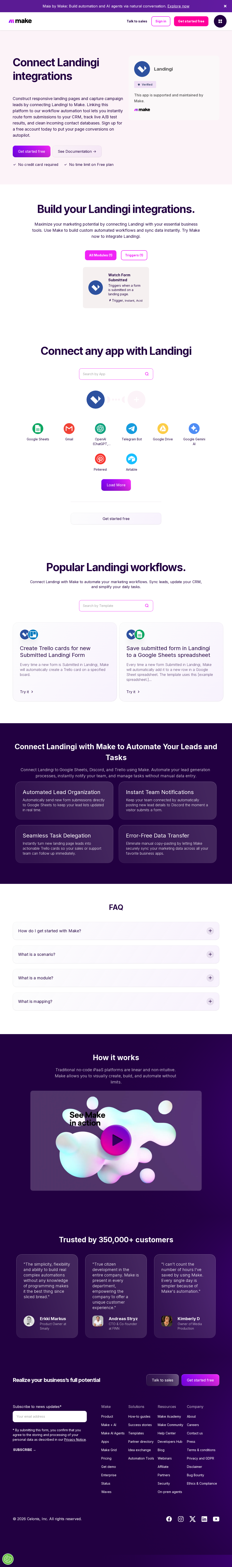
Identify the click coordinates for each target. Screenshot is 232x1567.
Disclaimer (194, 1467)
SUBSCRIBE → (24, 1450)
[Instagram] (181, 1519)
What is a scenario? (36, 954)
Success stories (140, 1425)
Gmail (69, 439)
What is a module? (35, 977)
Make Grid (109, 1450)
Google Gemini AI (194, 441)
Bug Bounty (195, 1475)
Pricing (106, 1458)
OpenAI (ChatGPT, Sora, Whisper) (100, 444)
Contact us (195, 1433)
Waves (106, 1492)
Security (164, 1483)
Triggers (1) (134, 255)
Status (105, 1483)
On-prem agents (170, 1492)
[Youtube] (216, 1519)
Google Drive (163, 439)
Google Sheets (38, 439)
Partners (164, 1475)
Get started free (191, 21)
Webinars (165, 1458)
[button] (145, 84)
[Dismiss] (225, 6)
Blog (161, 1450)
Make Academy (169, 1416)
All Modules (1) (100, 255)
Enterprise (108, 1475)
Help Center (167, 1433)
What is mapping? (35, 1001)
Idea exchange (139, 1450)
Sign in (160, 21)
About (191, 1416)
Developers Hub (170, 1441)
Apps (105, 1441)
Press (191, 1441)
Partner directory (141, 1441)
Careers (193, 1425)
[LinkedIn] (204, 1519)
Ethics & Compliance (202, 1483)
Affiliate (163, 1467)
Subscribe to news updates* (37, 1406)
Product (107, 1416)
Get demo (108, 1467)
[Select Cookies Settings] (8, 1559)
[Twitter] (192, 1519)
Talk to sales (137, 21)
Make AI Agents (113, 1433)
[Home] (20, 21)
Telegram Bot (132, 439)
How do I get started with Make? (49, 930)
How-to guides (139, 1416)
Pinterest (100, 469)
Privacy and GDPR (200, 1458)
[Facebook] (169, 1519)
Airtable (131, 469)
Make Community (170, 1425)
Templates (136, 1433)
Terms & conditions (201, 1450)
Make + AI (108, 1425)
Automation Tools (141, 1458)
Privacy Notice (75, 1439)
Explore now (178, 6)
